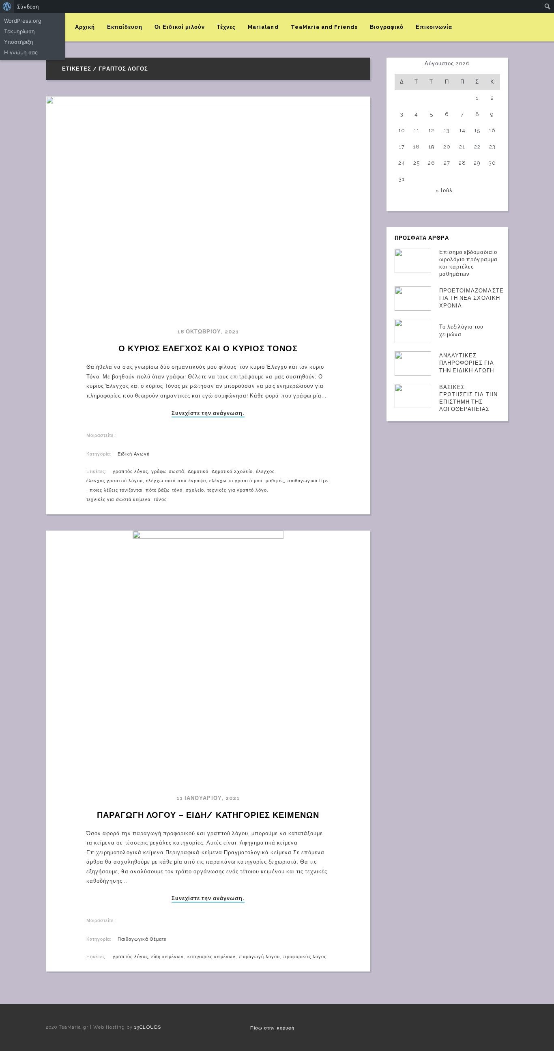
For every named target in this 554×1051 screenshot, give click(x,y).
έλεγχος (265, 471)
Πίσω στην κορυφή (272, 1028)
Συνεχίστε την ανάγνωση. (208, 413)
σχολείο (195, 490)
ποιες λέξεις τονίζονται (116, 490)
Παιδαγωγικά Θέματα (142, 939)
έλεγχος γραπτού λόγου (114, 481)
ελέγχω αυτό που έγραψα (176, 481)
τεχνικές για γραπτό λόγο (237, 490)
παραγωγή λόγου (259, 956)
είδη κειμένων (167, 956)
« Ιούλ (444, 190)
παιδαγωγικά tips (308, 481)
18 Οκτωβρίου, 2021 (208, 332)
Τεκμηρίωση (19, 31)
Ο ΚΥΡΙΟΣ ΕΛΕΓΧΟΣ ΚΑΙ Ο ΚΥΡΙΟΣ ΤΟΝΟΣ (208, 348)
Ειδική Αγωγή (133, 454)
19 (431, 147)
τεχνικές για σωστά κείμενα (118, 499)
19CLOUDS (147, 1027)
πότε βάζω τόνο (164, 490)
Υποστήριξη (18, 42)
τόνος (160, 499)
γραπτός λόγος (130, 471)
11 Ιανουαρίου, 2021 (208, 798)
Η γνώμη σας (21, 52)
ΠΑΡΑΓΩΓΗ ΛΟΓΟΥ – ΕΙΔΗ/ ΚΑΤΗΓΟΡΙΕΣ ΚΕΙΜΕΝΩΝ (208, 815)
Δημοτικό (198, 471)
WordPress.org (22, 20)
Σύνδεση (28, 6)
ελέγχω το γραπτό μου (235, 481)
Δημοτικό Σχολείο (232, 471)
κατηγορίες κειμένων (211, 956)
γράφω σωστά (167, 471)
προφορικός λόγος (304, 956)
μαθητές (275, 481)
